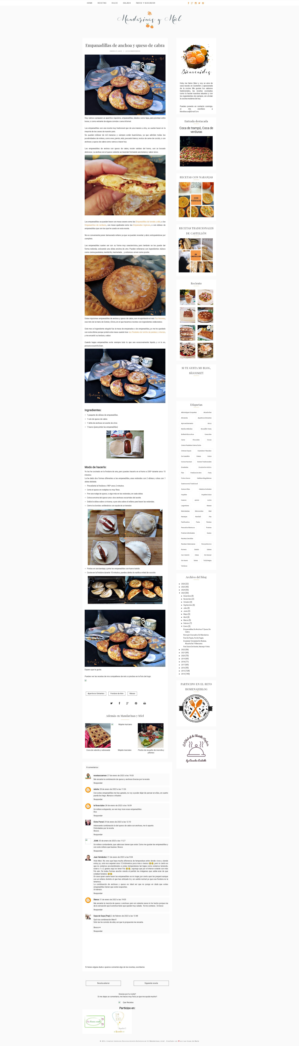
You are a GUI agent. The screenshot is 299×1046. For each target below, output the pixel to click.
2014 (183, 674)
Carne (183, 440)
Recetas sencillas (187, 538)
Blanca (96, 899)
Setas (197, 555)
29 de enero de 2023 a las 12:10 (118, 822)
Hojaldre (184, 495)
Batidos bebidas (186, 429)
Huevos (183, 500)
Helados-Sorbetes (205, 489)
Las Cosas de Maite (191, 1041)
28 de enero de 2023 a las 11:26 (113, 789)
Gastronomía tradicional (189, 484)
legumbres (185, 505)
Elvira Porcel (99, 822)
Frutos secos (185, 478)
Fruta (209, 473)
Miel (210, 511)
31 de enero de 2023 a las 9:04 (120, 857)
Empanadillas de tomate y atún (148, 222)
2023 (183, 593)
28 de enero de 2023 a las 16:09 (118, 805)
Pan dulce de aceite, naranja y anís (196, 647)
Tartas (196, 560)
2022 (183, 650)
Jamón (196, 500)
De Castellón (185, 456)
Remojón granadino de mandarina (196, 635)
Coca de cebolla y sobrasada (98, 750)
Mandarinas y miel (157, 1041)
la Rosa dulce (99, 805)
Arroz (209, 423)
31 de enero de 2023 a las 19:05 (113, 899)
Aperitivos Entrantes (96, 693)
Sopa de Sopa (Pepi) (102, 916)
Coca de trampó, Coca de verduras (196, 130)
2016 (183, 668)
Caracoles (208, 434)
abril (185, 617)
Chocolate (196, 440)
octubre (186, 602)
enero (185, 626)
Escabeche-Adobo (205, 467)
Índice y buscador (145, 3)
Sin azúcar (207, 555)
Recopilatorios (206, 544)
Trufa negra (207, 560)
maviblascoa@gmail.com (189, 111)
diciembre (187, 596)
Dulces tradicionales (204, 462)
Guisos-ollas (185, 489)
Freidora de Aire (116, 693)
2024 (183, 590)
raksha (96, 789)
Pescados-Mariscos (188, 527)
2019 (183, 659)
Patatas (208, 522)
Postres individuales (188, 533)
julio (185, 608)
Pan (210, 516)
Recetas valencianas (188, 544)
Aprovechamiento (187, 423)
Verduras (184, 566)
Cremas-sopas (186, 451)
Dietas (199, 456)
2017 (183, 665)
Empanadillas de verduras (95, 225)
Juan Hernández (100, 857)
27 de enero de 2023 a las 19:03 (120, 775)
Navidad (198, 516)
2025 (183, 587)
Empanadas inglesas (141, 225)
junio (185, 611)
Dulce (115, 3)
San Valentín (185, 555)
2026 (183, 584)
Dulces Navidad (186, 462)
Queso (209, 533)
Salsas (209, 549)
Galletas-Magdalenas (204, 478)
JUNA (96, 841)
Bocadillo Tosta (206, 429)
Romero (184, 549)
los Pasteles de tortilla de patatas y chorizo (147, 332)
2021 (183, 653)
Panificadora (185, 522)
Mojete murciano (124, 750)
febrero (186, 623)
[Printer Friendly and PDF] (144, 703)
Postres (208, 527)
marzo (186, 620)
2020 (183, 656)
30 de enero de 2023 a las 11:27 (112, 841)
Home (90, 3)
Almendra (184, 418)
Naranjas (184, 516)
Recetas (102, 3)
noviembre (187, 599)
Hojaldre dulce (206, 495)
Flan (182, 473)
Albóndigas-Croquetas (189, 412)
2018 (183, 662)
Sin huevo (184, 560)
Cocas (209, 440)
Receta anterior (103, 983)
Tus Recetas (160, 318)
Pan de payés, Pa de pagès (193, 638)
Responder (98, 783)
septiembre (188, 605)
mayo (185, 614)
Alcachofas (207, 412)
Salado (127, 3)
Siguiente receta (151, 983)
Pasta (198, 522)
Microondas (199, 511)
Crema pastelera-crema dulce (191, 445)
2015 (183, 671)
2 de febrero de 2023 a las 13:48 (124, 916)
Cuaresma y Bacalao (204, 451)
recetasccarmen (100, 775)
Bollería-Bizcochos (187, 434)
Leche (209, 500)
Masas (132, 693)
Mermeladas (185, 511)
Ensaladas (184, 467)
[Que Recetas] (127, 1002)
